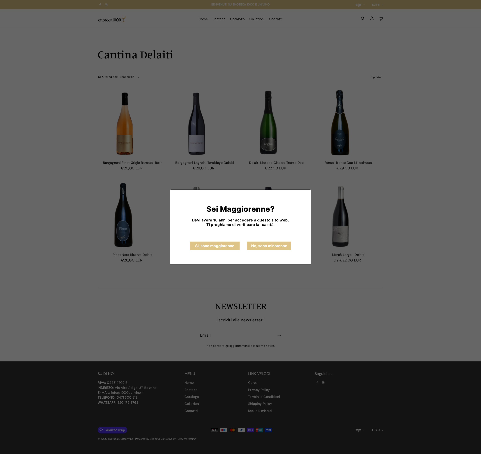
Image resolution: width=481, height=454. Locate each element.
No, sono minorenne (269, 246)
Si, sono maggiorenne (214, 246)
